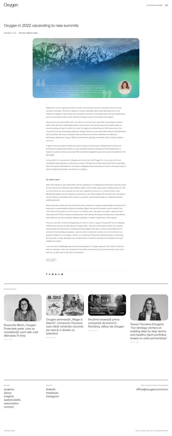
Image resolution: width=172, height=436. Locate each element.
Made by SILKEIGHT (21, 430)
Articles (22, 33)
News (36, 33)
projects (9, 389)
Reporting (164, 430)
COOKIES (157, 430)
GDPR (148, 430)
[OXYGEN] (11, 5)
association (11, 403)
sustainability (12, 400)
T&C (136, 430)
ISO (152, 430)
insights (9, 396)
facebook (52, 393)
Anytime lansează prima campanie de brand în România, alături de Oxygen (106, 323)
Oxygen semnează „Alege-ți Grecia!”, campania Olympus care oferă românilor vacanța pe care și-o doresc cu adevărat (64, 326)
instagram (52, 396)
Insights (29, 33)
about (7, 393)
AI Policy (142, 430)
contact (9, 407)
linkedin (51, 389)
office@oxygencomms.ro (152, 389)
